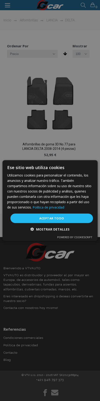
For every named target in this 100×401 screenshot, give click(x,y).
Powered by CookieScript (74, 237)
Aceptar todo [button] (51, 218)
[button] (50, 229)
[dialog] (50, 200)
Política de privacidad (48, 207)
